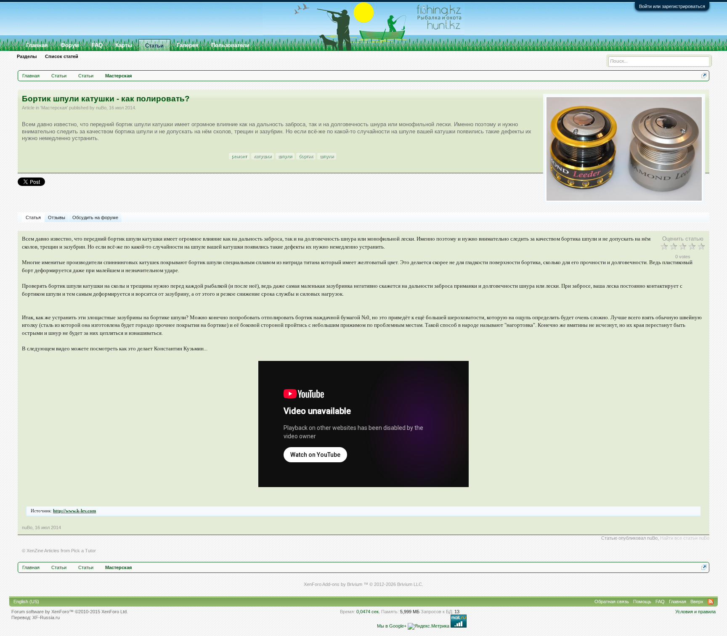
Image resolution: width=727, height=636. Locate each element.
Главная (37, 45)
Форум (70, 45)
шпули (327, 156)
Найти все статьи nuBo (684, 538)
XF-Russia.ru (46, 617)
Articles (51, 550)
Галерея (188, 45)
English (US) (26, 601)
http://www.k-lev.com (74, 510)
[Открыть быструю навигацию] (704, 75)
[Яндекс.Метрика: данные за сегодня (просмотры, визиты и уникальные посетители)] (428, 626)
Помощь (642, 601)
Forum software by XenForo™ (69, 611)
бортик (306, 156)
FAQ (97, 45)
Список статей (61, 56)
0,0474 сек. (368, 611)
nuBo (101, 107)
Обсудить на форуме (95, 217)
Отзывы (56, 217)
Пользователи (230, 45)
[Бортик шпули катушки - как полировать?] (624, 149)
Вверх (696, 601)
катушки (262, 156)
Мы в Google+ (391, 625)
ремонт (239, 156)
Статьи (154, 45)
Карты (123, 45)
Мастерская (54, 107)
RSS (711, 601)
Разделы (27, 56)
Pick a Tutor (83, 550)
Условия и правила (695, 611)
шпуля (285, 156)
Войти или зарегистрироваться (672, 6)
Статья (33, 217)
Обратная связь (611, 601)
